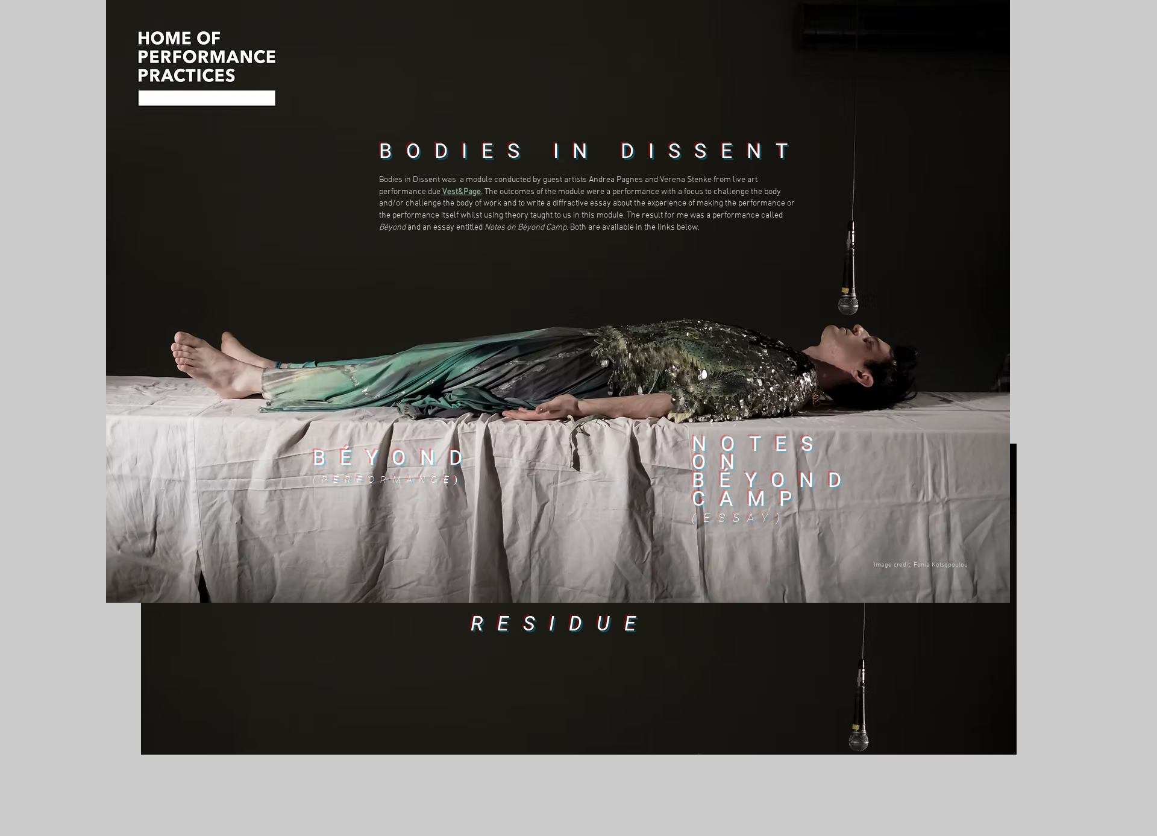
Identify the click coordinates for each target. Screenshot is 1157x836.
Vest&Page (461, 192)
